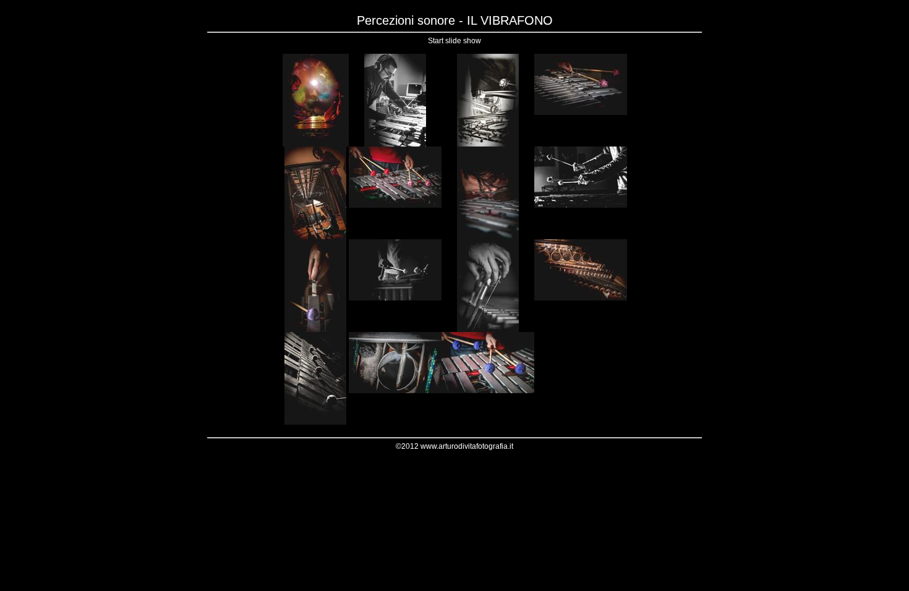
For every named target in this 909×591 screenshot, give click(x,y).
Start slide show (454, 40)
